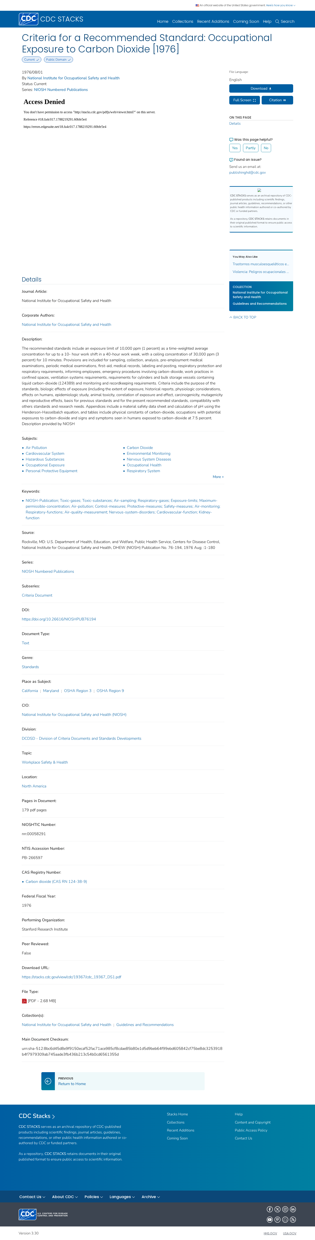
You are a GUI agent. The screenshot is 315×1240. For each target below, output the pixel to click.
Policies (92, 1196)
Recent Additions (213, 21)
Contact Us (243, 1138)
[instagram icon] (285, 1209)
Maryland (51, 690)
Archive (149, 1196)
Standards (30, 666)
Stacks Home (177, 1114)
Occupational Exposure (45, 465)
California (30, 690)
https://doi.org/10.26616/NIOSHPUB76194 (59, 619)
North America (34, 786)
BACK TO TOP (244, 317)
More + (218, 476)
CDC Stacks (35, 1116)
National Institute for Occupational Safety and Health (73, 78)
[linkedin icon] (293, 1209)
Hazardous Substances (45, 459)
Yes (235, 147)
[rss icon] (293, 1219)
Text (25, 643)
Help (267, 21)
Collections (182, 21)
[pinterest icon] (277, 1219)
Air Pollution (36, 447)
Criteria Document (37, 595)
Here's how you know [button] (279, 5)
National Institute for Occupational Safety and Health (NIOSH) (74, 714)
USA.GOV (289, 1233)
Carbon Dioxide (140, 447)
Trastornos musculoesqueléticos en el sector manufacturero (261, 264)
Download (259, 88)
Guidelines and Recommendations (145, 1024)
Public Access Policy (251, 1130)
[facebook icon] (269, 1209)
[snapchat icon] (285, 1219)
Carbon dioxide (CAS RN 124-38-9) (56, 881)
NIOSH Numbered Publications (61, 89)
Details (235, 123)
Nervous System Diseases (149, 459)
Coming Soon (246, 21)
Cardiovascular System (45, 453)
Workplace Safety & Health (45, 762)
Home (162, 21)
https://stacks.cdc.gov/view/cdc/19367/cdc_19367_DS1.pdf (71, 977)
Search (287, 21)
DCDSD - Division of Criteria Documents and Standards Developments (81, 738)
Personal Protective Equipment (51, 470)
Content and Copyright (253, 1122)
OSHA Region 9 (110, 690)
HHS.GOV (270, 1233)
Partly (251, 147)
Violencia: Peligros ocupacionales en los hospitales (261, 271)
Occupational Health (144, 465)
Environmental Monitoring (148, 453)
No (266, 147)
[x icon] (277, 1209)
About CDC (63, 1196)
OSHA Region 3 (78, 690)
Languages (120, 1196)
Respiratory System (143, 470)
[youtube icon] (269, 1219)
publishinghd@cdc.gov (247, 172)
